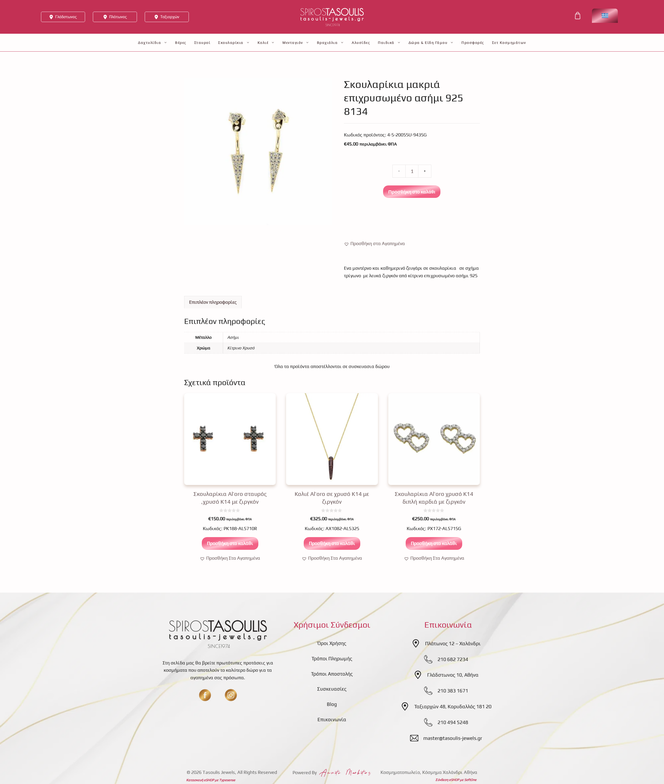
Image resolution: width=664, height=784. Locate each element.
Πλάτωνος (118, 17)
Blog (332, 704)
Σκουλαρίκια (231, 42)
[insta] (230, 695)
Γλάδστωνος (66, 17)
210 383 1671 (453, 690)
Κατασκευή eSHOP (200, 780)
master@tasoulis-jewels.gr (452, 738)
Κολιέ (263, 42)
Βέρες (180, 42)
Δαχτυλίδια (149, 42)
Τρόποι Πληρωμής (332, 658)
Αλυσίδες (361, 42)
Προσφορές (472, 42)
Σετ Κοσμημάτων (509, 42)
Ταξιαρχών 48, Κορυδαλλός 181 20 (453, 706)
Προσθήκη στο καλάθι (411, 192)
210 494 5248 (453, 722)
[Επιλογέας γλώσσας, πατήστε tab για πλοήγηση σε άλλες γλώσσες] (605, 16)
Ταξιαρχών (169, 17)
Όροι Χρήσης (331, 643)
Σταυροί (202, 42)
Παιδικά (386, 42)
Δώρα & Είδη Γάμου (428, 42)
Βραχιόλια (327, 42)
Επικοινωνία (331, 719)
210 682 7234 (453, 659)
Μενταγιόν (292, 42)
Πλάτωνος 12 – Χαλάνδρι (453, 643)
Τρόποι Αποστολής (332, 674)
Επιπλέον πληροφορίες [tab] (213, 302)
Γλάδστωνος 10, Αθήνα (453, 675)
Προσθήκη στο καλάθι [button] (230, 543)
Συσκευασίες (332, 689)
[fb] (204, 695)
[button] (374, 243)
